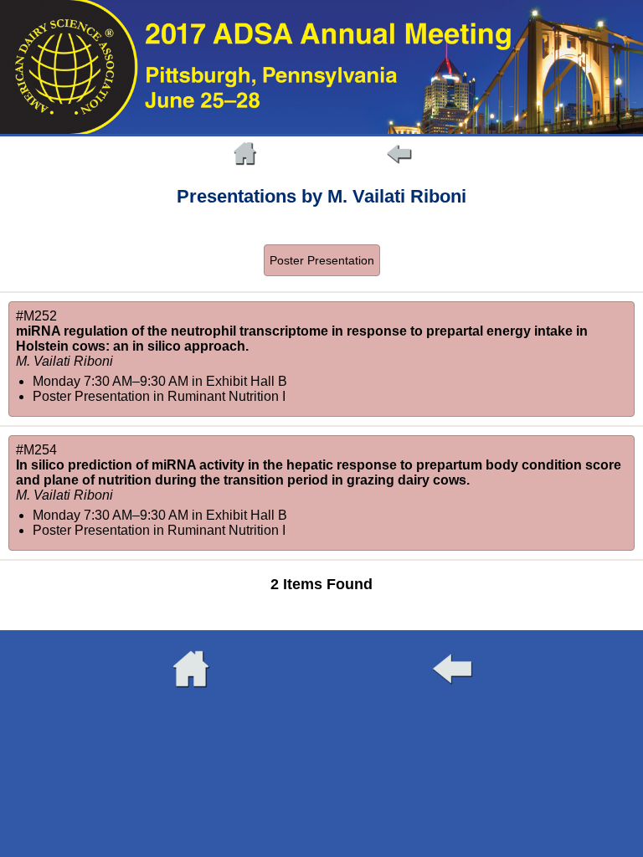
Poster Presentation (322, 260)
